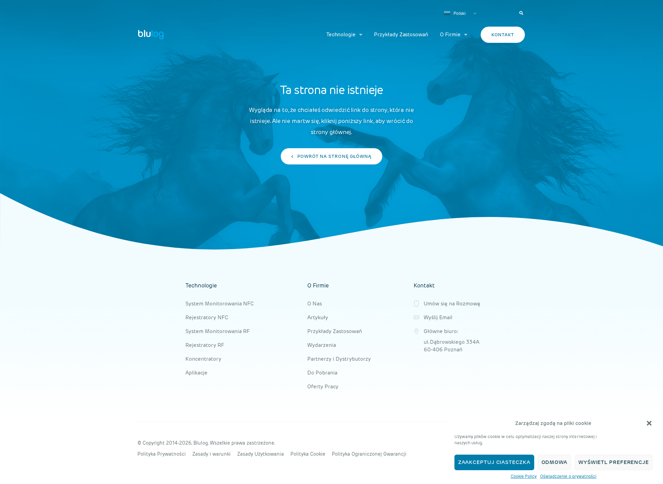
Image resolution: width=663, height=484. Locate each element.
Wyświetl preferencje (613, 462)
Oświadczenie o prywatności (568, 476)
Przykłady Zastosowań (401, 34)
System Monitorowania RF (217, 331)
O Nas (314, 303)
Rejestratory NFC (206, 317)
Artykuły (317, 317)
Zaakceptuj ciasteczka (494, 462)
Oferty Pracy (322, 386)
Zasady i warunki (211, 454)
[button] (649, 423)
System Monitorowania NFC (219, 303)
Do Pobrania (322, 372)
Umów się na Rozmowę (452, 303)
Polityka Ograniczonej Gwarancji (369, 454)
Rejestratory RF (204, 345)
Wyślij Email (438, 317)
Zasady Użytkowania (260, 454)
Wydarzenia (321, 345)
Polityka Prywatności (161, 454)
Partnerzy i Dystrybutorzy (339, 358)
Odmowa (554, 462)
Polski (458, 13)
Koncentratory (203, 358)
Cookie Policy (524, 476)
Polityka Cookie (307, 454)
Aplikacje (196, 372)
